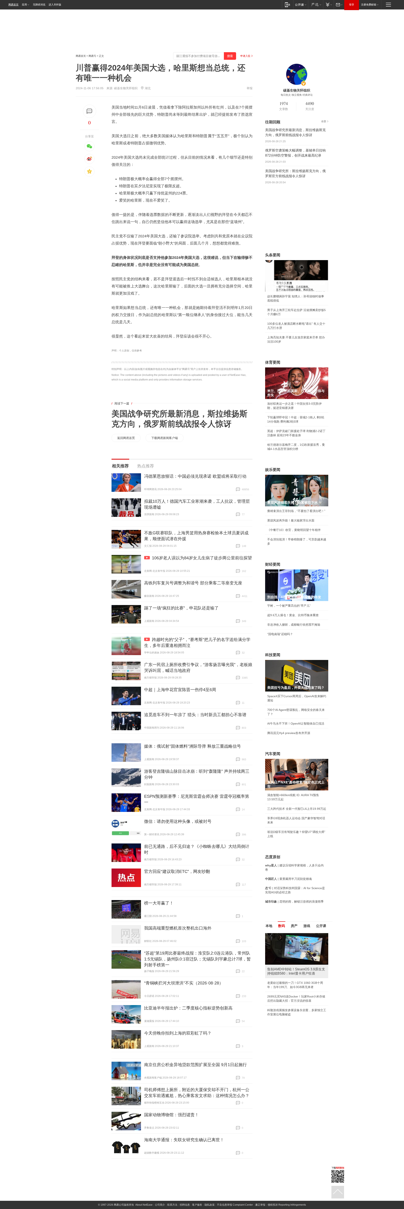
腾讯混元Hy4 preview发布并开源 (288, 733)
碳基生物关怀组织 (126, 88)
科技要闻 (272, 655)
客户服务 (197, 1204)
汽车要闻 (272, 754)
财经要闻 (272, 564)
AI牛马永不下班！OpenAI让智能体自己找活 (295, 723)
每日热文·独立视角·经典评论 (297, 94)
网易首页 (13, 4)
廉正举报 (260, 1204)
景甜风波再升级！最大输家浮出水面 (290, 520)
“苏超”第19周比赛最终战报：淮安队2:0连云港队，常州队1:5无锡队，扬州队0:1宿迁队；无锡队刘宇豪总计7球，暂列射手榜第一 (197, 959)
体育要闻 (272, 362)
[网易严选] (315, 4)
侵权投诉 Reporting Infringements (287, 1204)
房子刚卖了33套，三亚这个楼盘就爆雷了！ (295, 997)
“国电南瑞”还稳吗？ (280, 634)
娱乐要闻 (272, 470)
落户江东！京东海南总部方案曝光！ (290, 988)
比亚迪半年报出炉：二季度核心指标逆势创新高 (188, 1008)
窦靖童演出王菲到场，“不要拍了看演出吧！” (296, 511)
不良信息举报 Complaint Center (235, 1204)
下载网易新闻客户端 (164, 438)
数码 (281, 926)
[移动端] (287, 4)
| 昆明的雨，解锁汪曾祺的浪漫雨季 (294, 901)
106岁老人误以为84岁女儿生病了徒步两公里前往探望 (202, 558)
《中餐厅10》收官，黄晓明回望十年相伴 (294, 530)
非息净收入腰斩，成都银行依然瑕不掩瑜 (293, 624)
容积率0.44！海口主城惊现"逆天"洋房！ (293, 978)
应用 (24, 4)
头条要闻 (272, 255)
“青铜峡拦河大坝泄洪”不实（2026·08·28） (183, 983)
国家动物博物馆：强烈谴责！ (171, 1114)
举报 (249, 88)
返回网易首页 (126, 438)
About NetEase (144, 1204)
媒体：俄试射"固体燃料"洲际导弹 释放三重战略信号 (192, 746)
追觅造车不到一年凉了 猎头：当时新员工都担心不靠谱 (195, 714)
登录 (351, 4)
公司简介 (160, 1204)
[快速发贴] (89, 111)
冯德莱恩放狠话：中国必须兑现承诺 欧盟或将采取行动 (195, 476)
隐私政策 (210, 1204)
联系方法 (172, 1204)
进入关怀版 (55, 4)
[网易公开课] (300, 4)
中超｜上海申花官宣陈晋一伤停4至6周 (180, 689)
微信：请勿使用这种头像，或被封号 (177, 821)
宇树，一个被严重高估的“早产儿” (289, 605)
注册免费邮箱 (368, 4)
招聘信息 (185, 1204)
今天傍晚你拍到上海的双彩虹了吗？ (177, 1033)
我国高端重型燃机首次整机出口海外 (177, 928)
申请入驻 (245, 56)
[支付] (328, 4)
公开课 (321, 926)
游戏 (306, 926)
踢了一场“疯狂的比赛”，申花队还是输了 (181, 608)
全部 (323, 121)
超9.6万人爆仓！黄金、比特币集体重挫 (293, 615)
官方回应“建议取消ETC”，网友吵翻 (177, 871)
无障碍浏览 (39, 4)
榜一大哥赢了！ (159, 903)
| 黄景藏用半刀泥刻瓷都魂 (288, 878)
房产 (294, 926)
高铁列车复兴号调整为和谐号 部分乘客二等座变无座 (193, 583)
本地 (269, 926)
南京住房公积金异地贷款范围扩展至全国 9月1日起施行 (195, 1064)
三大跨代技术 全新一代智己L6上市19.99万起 (296, 808)
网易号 (92, 56)
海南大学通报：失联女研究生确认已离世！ (184, 1139)
